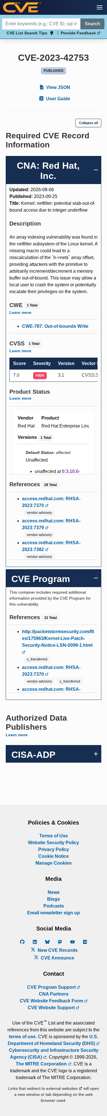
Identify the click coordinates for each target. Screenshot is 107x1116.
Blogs (53, 899)
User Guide (57, 98)
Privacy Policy (53, 849)
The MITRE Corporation (42, 1063)
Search (92, 23)
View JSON (57, 87)
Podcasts (53, 906)
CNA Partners (53, 994)
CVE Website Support (52, 1007)
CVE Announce (57, 958)
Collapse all (88, 123)
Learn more (20, 312)
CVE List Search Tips (27, 33)
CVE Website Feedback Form (52, 1000)
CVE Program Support (52, 987)
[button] (99, 7)
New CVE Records (57, 950)
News (54, 892)
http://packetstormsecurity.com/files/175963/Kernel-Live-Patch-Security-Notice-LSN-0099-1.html (58, 638)
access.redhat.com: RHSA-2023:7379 (51, 524)
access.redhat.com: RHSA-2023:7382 (51, 546)
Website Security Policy (53, 842)
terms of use (22, 1036)
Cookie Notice (53, 856)
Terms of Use (53, 835)
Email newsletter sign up (53, 912)
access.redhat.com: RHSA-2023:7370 (51, 502)
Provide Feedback (79, 33)
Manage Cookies (53, 863)
